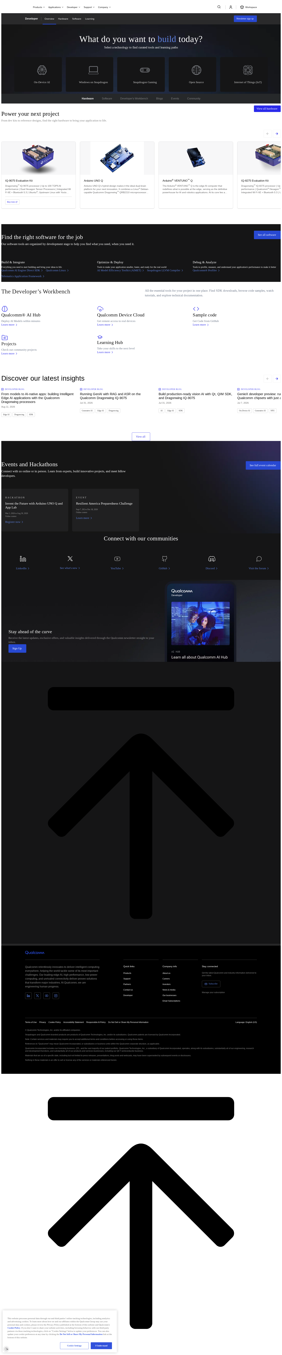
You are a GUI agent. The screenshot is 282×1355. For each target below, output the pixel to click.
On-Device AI (244, 410)
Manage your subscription (213, 992)
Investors (167, 984)
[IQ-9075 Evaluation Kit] (38, 174)
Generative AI (87, 410)
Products (127, 973)
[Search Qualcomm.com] (219, 6)
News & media (169, 990)
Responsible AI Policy (96, 1022)
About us (166, 973)
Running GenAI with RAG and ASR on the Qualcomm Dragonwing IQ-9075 (110, 396)
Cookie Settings (74, 1345)
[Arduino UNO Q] (117, 174)
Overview (49, 18)
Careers (166, 979)
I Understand (101, 1345)
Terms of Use (31, 1022)
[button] (128, 1022)
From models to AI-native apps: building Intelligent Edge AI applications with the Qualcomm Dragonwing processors (37, 398)
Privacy (42, 1022)
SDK (31, 414)
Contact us (128, 990)
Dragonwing (19, 414)
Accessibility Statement (73, 1022)
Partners (127, 984)
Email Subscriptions (171, 1001)
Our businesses (169, 995)
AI (161, 410)
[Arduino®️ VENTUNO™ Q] (196, 174)
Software (76, 18)
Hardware (63, 18)
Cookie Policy (54, 1022)
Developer (31, 18)
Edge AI (6, 414)
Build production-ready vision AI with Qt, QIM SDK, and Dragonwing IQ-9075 (195, 396)
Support (126, 979)
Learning (89, 18)
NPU (273, 410)
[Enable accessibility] (6, 1349)
